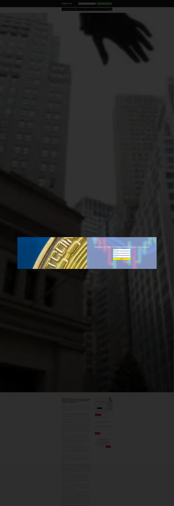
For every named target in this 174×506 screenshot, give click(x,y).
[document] (87, 253)
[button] (155, 238)
